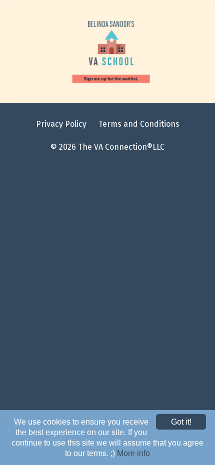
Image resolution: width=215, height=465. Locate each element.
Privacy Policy (61, 124)
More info (133, 453)
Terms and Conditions (139, 124)
